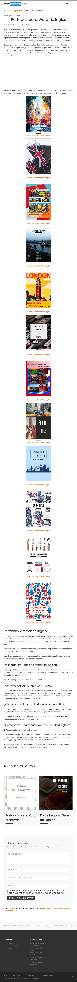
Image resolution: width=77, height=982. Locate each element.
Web (10, 886)
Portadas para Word (16, 11)
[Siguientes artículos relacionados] (71, 771)
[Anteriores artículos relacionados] (66, 771)
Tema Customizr (33, 978)
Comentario (15, 854)
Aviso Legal (9, 943)
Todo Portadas (17, 976)
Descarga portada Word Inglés (38, 135)
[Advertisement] (38, 73)
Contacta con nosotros (13, 949)
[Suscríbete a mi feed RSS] (72, 976)
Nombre (12, 870)
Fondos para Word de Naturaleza (37, 958)
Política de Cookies (12, 946)
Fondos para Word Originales (36, 954)
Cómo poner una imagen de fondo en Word (38, 944)
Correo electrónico (20, 878)
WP (14, 978)
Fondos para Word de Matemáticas (37, 963)
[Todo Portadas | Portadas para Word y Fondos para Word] (15, 3)
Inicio (5, 11)
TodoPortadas (10, 24)
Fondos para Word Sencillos (36, 949)
